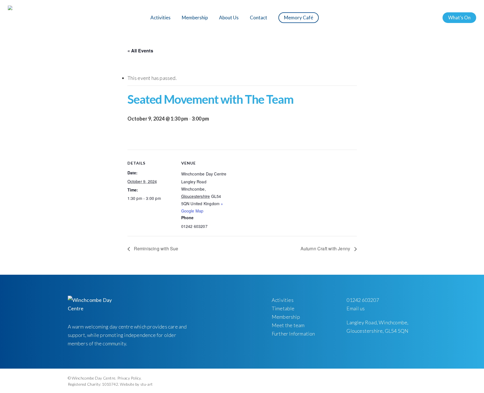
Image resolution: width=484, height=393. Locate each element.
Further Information (293, 333)
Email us (355, 308)
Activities (283, 300)
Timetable (283, 308)
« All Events (140, 50)
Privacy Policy (129, 378)
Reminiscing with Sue (155, 248)
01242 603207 (362, 300)
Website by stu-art (136, 384)
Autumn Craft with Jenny (326, 248)
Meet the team (288, 325)
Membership (286, 317)
